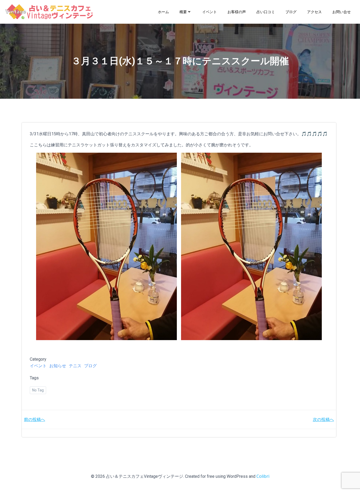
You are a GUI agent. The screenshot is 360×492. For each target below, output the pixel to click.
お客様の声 (236, 11)
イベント (209, 11)
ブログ (290, 11)
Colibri (262, 476)
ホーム (163, 11)
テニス (75, 366)
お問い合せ (341, 11)
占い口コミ (265, 11)
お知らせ (57, 366)
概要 (183, 11)
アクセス (314, 11)
